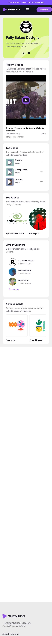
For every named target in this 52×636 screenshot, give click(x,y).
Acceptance (21, 169)
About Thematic (10, 634)
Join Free (44, 9)
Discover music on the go (26, 2)
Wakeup (19, 179)
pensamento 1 (18, 137)
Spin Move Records (15, 233)
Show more (14, 289)
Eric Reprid (34, 233)
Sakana (18, 160)
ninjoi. (17, 163)
